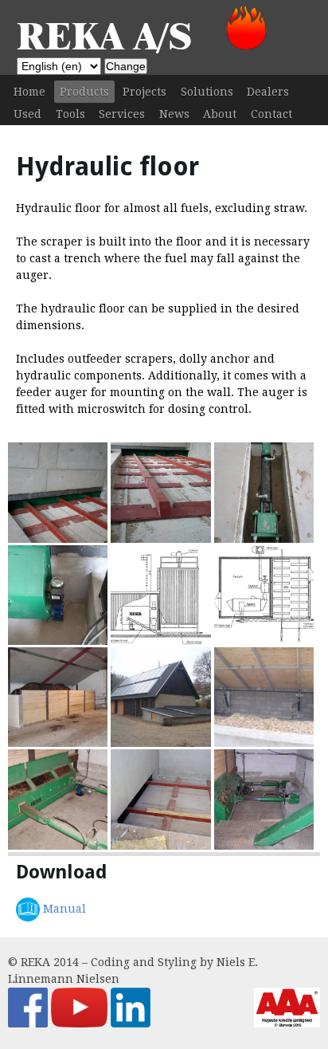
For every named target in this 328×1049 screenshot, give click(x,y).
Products (84, 91)
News (174, 114)
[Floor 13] (57, 538)
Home (29, 91)
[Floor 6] (57, 743)
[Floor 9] (57, 641)
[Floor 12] (160, 538)
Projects (144, 91)
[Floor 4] (264, 743)
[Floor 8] (160, 641)
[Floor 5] (160, 743)
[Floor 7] (264, 641)
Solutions (207, 91)
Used (27, 114)
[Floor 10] (264, 538)
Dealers (268, 91)
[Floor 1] (264, 845)
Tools (70, 114)
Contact (271, 114)
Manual (64, 908)
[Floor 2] (160, 845)
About (219, 114)
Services (122, 114)
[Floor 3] (57, 845)
